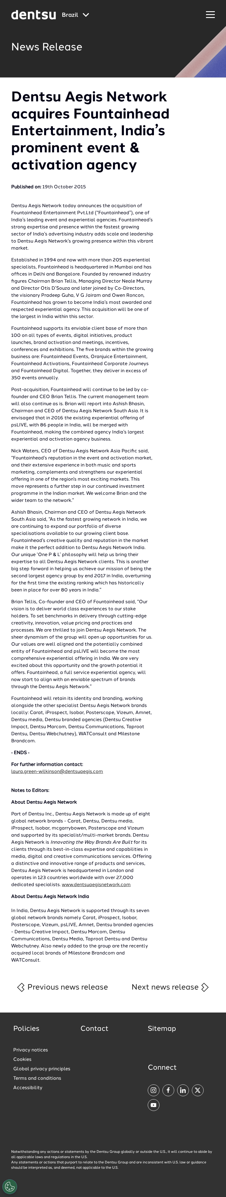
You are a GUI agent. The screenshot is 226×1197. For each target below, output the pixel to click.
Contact (94, 1029)
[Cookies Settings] (9, 1186)
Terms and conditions (37, 1078)
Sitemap (162, 1029)
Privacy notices (30, 1050)
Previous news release (67, 987)
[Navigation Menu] (210, 15)
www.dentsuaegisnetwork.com (96, 885)
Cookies (22, 1059)
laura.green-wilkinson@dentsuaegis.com (57, 771)
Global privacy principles (41, 1069)
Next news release (166, 987)
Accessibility (27, 1088)
